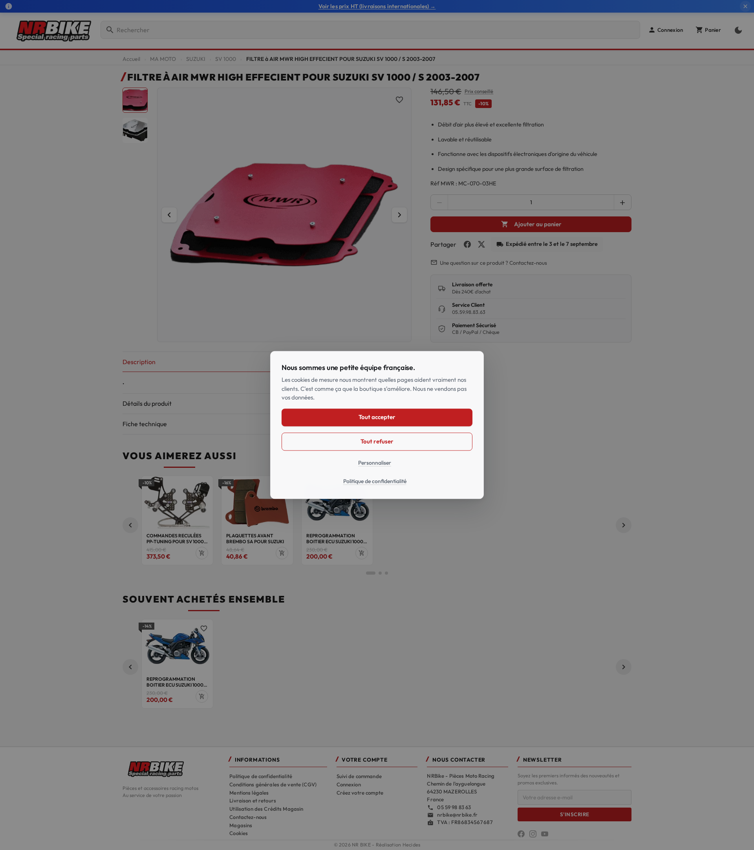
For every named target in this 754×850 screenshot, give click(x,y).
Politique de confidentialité (260, 776)
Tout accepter (377, 417)
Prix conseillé (479, 91)
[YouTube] (544, 833)
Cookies (238, 833)
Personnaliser (374, 462)
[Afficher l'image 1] (135, 100)
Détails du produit (147, 403)
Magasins (240, 825)
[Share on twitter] (481, 244)
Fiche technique (145, 424)
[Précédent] (169, 215)
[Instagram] (532, 833)
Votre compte (365, 760)
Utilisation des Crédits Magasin (266, 809)
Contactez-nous (248, 817)
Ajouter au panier (531, 224)
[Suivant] (399, 215)
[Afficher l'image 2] (135, 130)
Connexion (349, 784)
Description (139, 362)
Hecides (412, 845)
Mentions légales (249, 793)
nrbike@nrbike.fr (457, 815)
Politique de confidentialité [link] (374, 481)
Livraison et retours (252, 800)
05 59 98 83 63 (454, 807)
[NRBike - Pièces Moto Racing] (171, 768)
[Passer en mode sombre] (737, 30)
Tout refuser (377, 441)
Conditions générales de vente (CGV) (273, 784)
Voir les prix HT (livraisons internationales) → (377, 6)
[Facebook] (521, 833)
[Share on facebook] (467, 244)
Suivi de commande (359, 776)
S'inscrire (574, 814)
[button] (665, 30)
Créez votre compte (360, 793)
